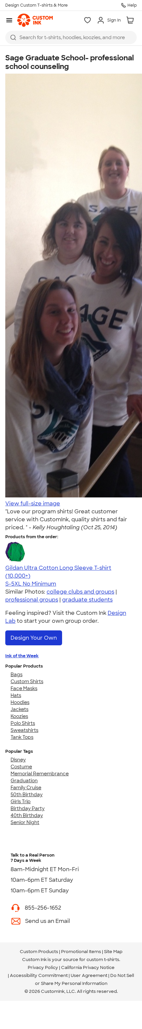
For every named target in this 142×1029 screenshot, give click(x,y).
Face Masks (24, 688)
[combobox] (71, 37)
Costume (21, 767)
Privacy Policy (43, 967)
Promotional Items (81, 951)
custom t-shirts (103, 959)
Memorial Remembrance (40, 774)
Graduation (24, 781)
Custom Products (39, 951)
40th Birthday (27, 815)
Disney (18, 760)
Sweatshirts (24, 730)
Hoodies (20, 702)
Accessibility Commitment (39, 975)
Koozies (19, 716)
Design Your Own (34, 637)
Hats (16, 695)
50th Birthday (27, 795)
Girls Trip (21, 801)
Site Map (113, 951)
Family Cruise (26, 788)
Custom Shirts (27, 681)
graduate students (87, 599)
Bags (16, 674)
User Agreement (89, 975)
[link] (35, 20)
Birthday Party (28, 808)
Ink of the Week (22, 656)
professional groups (31, 599)
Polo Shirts (23, 723)
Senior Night (25, 822)
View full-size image (32, 503)
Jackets (19, 709)
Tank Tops (22, 737)
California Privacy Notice (88, 967)
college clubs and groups (80, 591)
